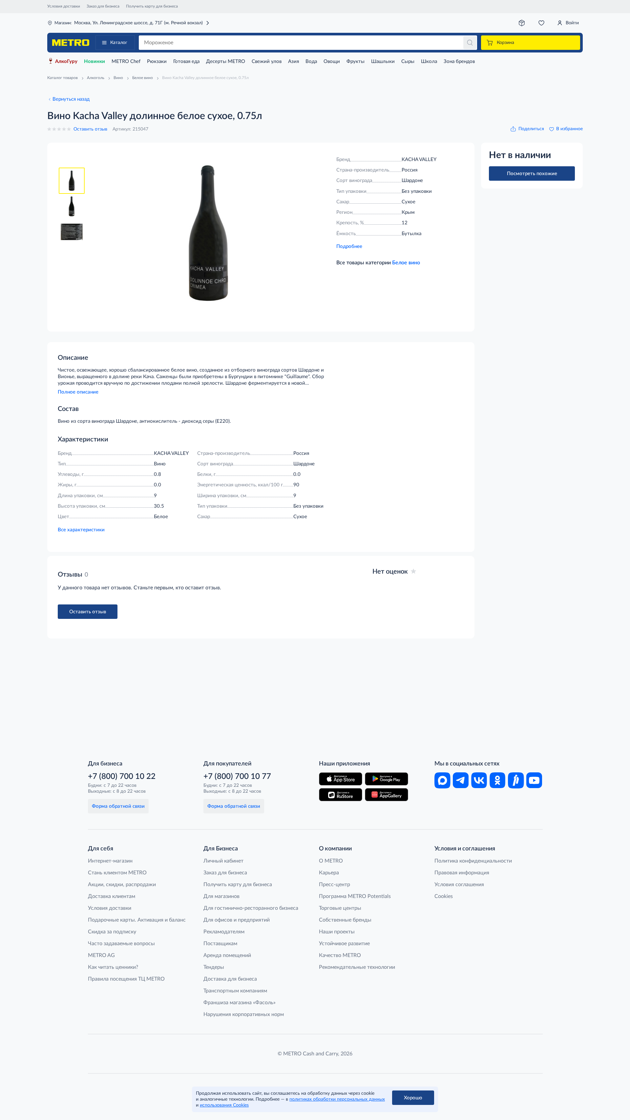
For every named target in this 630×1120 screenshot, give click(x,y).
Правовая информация (461, 872)
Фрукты (355, 61)
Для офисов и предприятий (236, 920)
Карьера (329, 872)
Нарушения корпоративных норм (243, 1014)
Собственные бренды (345, 920)
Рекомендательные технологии (357, 967)
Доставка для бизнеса (230, 979)
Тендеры (213, 967)
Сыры (407, 61)
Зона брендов (459, 61)
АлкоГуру (66, 61)
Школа (429, 61)
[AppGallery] (386, 794)
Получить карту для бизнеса (152, 6)
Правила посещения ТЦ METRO (126, 979)
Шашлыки (383, 61)
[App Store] (340, 778)
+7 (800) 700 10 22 (122, 777)
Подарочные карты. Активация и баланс (137, 920)
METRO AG (101, 955)
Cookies (443, 896)
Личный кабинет (223, 861)
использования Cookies (224, 1105)
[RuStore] (340, 794)
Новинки (94, 61)
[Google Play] (386, 778)
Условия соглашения (459, 884)
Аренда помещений (227, 955)
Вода (311, 61)
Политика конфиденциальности (473, 861)
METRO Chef (126, 61)
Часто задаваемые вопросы (121, 943)
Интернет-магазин (110, 861)
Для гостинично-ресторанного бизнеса (250, 908)
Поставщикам (220, 943)
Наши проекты (337, 931)
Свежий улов (267, 61)
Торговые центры (340, 908)
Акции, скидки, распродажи (122, 884)
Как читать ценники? (113, 967)
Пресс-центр (334, 884)
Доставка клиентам (111, 896)
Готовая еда (186, 61)
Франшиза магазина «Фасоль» (239, 1002)
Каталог (118, 42)
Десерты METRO (225, 61)
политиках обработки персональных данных (337, 1099)
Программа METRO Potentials (355, 896)
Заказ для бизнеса (103, 6)
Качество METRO (340, 955)
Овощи (332, 61)
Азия (293, 61)
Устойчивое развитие (344, 943)
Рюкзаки (157, 61)
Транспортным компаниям (235, 990)
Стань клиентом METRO (117, 872)
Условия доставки (63, 6)
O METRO (331, 861)
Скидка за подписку (112, 931)
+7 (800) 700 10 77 (237, 777)
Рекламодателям (223, 931)
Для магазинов (221, 896)
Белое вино (406, 262)
